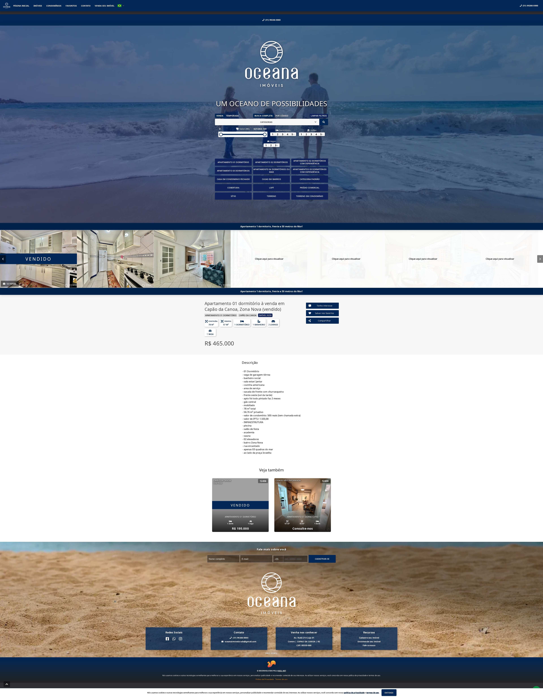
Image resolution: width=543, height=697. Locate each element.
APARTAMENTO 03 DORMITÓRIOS (233, 170)
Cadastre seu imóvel (369, 637)
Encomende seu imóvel (369, 641)
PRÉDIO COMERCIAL (309, 187)
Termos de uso (281, 679)
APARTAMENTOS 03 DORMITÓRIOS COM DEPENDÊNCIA (310, 170)
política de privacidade (354, 692)
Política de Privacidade (265, 679)
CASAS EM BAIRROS (271, 179)
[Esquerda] (3, 259)
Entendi (389, 692)
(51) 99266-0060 (273, 20)
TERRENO (271, 196)
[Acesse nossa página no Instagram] (180, 639)
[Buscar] (323, 122)
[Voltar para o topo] (7, 684)
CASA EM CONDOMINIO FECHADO (233, 179)
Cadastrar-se (322, 558)
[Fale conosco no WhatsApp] (174, 639)
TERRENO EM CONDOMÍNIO (309, 196)
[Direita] (540, 259)
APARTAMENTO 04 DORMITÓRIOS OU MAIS (271, 170)
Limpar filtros (319, 115)
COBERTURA (233, 187)
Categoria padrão (310, 179)
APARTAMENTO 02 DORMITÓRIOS (271, 162)
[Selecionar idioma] (121, 5)
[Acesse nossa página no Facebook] (167, 639)
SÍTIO (233, 196)
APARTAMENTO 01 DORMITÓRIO (233, 162)
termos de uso (372, 692)
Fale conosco (369, 645)
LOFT (271, 187)
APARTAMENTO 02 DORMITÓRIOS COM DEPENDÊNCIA (309, 162)
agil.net (282, 671)
